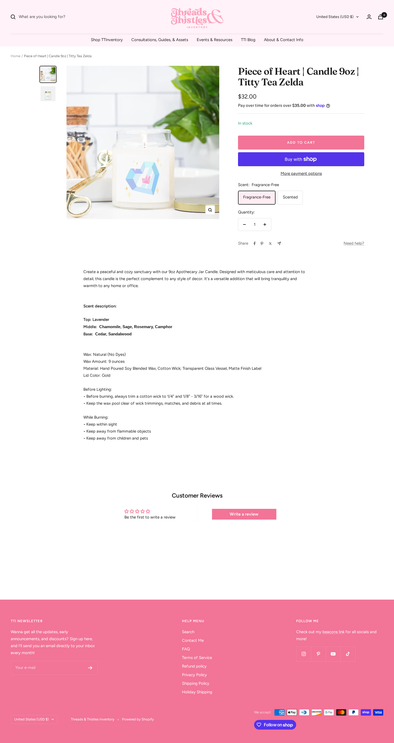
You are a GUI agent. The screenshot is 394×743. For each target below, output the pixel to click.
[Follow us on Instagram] (303, 654)
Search (188, 631)
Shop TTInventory (107, 39)
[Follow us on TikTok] (347, 654)
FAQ (186, 649)
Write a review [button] (244, 514)
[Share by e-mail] (279, 243)
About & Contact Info (283, 39)
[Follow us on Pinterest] (318, 654)
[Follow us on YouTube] (333, 654)
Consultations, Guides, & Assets (159, 39)
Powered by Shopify (138, 719)
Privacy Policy (194, 674)
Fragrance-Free (256, 197)
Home (15, 56)
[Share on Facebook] (255, 243)
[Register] (90, 668)
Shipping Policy (195, 683)
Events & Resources (214, 39)
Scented (290, 197)
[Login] (369, 17)
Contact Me (193, 640)
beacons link (333, 631)
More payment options (301, 173)
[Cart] (380, 16)
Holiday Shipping (197, 692)
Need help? (354, 243)
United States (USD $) (335, 17)
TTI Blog (248, 39)
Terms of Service (197, 657)
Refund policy (194, 666)
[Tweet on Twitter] (270, 243)
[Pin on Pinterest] (262, 243)
